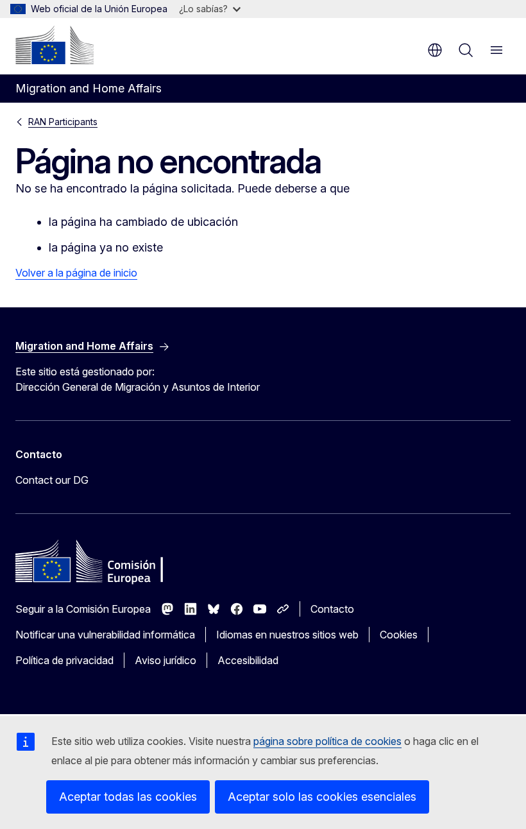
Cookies (399, 634)
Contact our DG (52, 480)
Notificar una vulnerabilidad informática (105, 634)
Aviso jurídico (165, 660)
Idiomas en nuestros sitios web (287, 634)
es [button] (435, 50)
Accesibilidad (247, 660)
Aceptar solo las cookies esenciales (322, 796)
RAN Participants (63, 121)
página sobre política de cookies (327, 741)
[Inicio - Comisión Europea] (54, 45)
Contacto (332, 609)
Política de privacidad (64, 660)
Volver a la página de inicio (76, 272)
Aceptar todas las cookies (128, 796)
